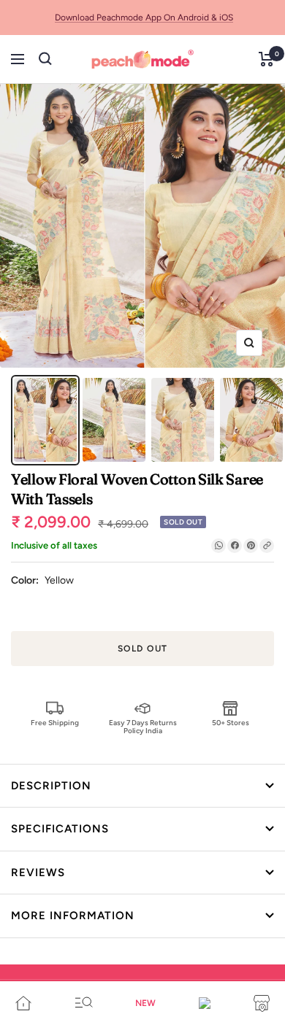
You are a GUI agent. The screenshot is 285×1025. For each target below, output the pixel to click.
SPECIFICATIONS (60, 828)
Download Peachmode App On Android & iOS (144, 17)
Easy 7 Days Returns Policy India (143, 726)
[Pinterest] (250, 545)
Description (51, 785)
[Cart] (266, 59)
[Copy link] (266, 545)
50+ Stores (230, 722)
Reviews (38, 872)
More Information (72, 915)
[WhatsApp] (218, 545)
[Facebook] (234, 545)
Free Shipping (55, 722)
